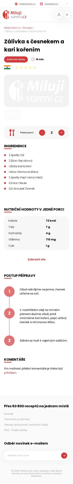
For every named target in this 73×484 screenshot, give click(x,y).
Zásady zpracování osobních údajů (26, 424)
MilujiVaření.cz (12, 27)
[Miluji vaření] (14, 14)
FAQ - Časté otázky (15, 430)
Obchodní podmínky (17, 419)
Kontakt (8, 414)
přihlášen (10, 373)
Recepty (28, 27)
